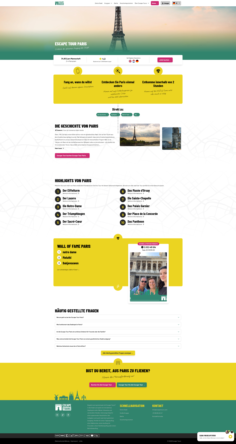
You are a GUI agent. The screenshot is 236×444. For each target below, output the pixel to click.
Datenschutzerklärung (62, 441)
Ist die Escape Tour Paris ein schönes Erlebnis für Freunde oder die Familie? (81, 332)
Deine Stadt (99, 3)
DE (176, 3)
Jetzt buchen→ (165, 60)
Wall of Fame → (126, 115)
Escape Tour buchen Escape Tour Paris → (72, 156)
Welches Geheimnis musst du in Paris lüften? (71, 346)
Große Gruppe (124, 413)
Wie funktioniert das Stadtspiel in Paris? (69, 324)
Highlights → (115, 115)
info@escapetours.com (159, 410)
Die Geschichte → (102, 115)
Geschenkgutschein (126, 3)
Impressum (74, 441)
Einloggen (166, 3)
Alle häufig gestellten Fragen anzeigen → (118, 353)
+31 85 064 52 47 (157, 413)
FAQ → (137, 115)
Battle (116, 3)
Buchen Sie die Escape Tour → (102, 385)
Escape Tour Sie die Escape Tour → (132, 385)
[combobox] (176, 3)
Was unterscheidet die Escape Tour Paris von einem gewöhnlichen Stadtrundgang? (83, 339)
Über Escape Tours (141, 3)
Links (80, 441)
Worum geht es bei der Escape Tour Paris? (70, 317)
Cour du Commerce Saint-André (70, 130)
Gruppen (107, 3)
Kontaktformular (157, 416)
